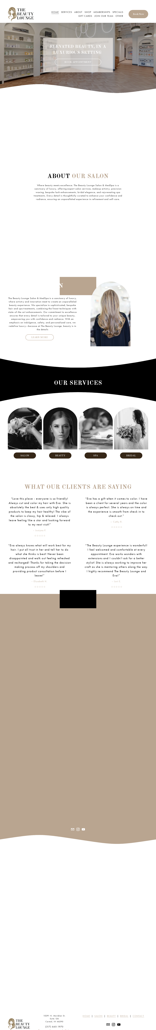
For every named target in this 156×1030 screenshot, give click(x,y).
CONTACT (138, 1016)
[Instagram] (78, 829)
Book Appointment (78, 62)
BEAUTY (60, 455)
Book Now (138, 14)
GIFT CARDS (85, 16)
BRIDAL (131, 455)
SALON (24, 455)
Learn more (39, 337)
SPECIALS (117, 12)
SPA (95, 455)
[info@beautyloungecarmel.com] (72, 829)
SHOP (88, 12)
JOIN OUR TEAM (103, 16)
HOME (55, 12)
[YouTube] (83, 829)
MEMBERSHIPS (101, 12)
